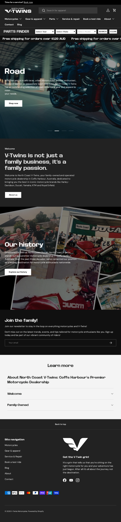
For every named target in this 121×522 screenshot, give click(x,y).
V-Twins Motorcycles (19, 511)
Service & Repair (13, 456)
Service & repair (71, 19)
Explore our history (18, 272)
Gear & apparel (12, 450)
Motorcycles (11, 445)
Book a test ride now (26, 2)
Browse (108, 101)
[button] (114, 10)
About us (13, 195)
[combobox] (68, 10)
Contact (9, 24)
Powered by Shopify (36, 511)
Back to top (60, 424)
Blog (19, 24)
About (8, 473)
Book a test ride (92, 19)
